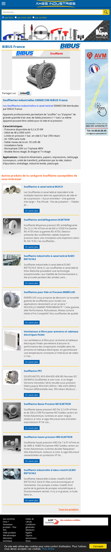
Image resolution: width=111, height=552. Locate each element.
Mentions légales (30, 531)
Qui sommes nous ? (9, 520)
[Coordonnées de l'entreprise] (70, 48)
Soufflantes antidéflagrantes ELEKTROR (47, 219)
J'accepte (98, 546)
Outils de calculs (30, 520)
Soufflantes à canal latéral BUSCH (43, 186)
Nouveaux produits (7, 525)
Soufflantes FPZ (33, 371)
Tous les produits (68, 509)
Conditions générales (31, 525)
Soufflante (50, 175)
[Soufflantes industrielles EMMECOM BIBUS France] (12, 193)
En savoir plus (31, 210)
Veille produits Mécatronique (9, 534)
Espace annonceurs (31, 536)
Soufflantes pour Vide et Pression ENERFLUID (49, 292)
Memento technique (7, 539)
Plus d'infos (48, 548)
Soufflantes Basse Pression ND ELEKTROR (47, 404)
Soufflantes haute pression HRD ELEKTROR (48, 437)
